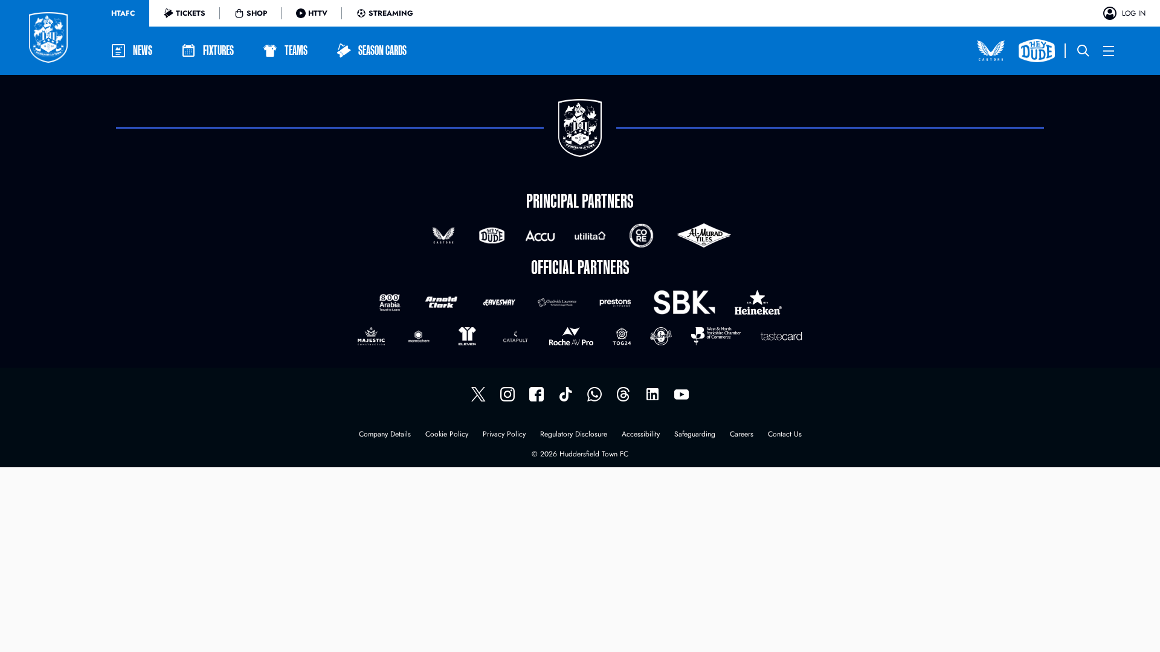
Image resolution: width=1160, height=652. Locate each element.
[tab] (123, 13)
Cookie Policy (446, 434)
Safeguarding (694, 434)
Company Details (385, 434)
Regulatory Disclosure (573, 434)
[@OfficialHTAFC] (681, 394)
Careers (741, 434)
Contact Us (785, 434)
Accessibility (641, 434)
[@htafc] (478, 394)
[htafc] (536, 394)
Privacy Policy (504, 434)
